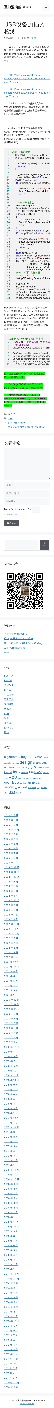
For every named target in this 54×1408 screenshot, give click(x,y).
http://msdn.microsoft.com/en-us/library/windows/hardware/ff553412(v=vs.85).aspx (27, 79)
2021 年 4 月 (11, 985)
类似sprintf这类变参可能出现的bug (26, 427)
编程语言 (9, 727)
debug (16, 763)
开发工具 (9, 699)
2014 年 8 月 (11, 1288)
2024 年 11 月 (11, 872)
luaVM (38, 772)
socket (22, 787)
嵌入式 (11, 414)
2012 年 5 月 (11, 1340)
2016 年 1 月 (11, 1217)
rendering (39, 783)
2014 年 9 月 (11, 1283)
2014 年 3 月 (11, 1307)
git (32, 767)
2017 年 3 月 (11, 1155)
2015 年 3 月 (11, 1259)
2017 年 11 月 (11, 1122)
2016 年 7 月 (11, 1193)
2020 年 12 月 (11, 999)
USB (10, 418)
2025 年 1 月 (11, 862)
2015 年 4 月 (11, 1255)
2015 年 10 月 (11, 1226)
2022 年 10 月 (11, 933)
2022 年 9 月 (11, 938)
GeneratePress (27, 1403)
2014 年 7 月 (11, 1292)
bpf (19, 757)
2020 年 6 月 (11, 1023)
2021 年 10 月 (11, 966)
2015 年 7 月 (11, 1240)
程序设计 (9, 723)
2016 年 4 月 (11, 1203)
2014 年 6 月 (11, 1297)
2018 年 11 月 (11, 1075)
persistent (23, 783)
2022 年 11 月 (11, 928)
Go (35, 767)
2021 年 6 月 (11, 976)
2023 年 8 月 (11, 905)
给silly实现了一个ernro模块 (18, 638)
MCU (12, 777)
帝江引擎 (9, 694)
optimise (10, 782)
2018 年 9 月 (11, 1084)
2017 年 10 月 (11, 1127)
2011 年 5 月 (10, 1368)
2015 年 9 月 (11, 1231)
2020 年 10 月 (11, 1009)
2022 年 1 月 (11, 957)
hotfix (40, 768)
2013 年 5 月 (11, 1325)
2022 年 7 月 (11, 943)
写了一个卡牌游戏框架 (16, 633)
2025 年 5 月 (11, 848)
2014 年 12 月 (11, 1273)
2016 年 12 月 (11, 1169)
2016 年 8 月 (11, 1188)
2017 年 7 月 (11, 1141)
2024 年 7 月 (11, 881)
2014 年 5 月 (11, 1302)
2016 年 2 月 (11, 1212)
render (31, 782)
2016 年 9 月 (11, 1184)
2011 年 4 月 (11, 1373)
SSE (34, 788)
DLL (6, 767)
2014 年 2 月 (11, 1311)
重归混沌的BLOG (17, 7)
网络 (6, 732)
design (26, 762)
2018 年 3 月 (11, 1108)
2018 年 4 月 (11, 1103)
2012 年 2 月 (11, 1354)
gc (29, 767)
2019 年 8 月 (11, 1056)
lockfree (24, 772)
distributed (40, 762)
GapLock (24, 768)
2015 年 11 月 (11, 1221)
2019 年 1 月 (11, 1070)
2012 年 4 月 (11, 1344)
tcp (38, 787)
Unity (6, 793)
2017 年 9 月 (11, 1132)
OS (18, 783)
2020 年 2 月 (11, 1037)
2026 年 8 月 (11, 815)
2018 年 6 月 (11, 1094)
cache (38, 756)
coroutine (8, 763)
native (38, 778)
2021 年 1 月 (10, 995)
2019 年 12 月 (11, 1047)
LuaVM (8, 680)
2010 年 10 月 (11, 1382)
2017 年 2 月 (11, 1160)
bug (24, 757)
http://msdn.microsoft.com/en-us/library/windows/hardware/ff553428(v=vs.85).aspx (27, 93)
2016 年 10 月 (11, 1179)
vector (18, 792)
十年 (6, 652)
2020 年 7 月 (11, 1018)
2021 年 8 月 (11, 971)
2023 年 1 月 (11, 919)
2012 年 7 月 (11, 1335)
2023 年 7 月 (11, 910)
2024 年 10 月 (11, 876)
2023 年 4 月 (11, 914)
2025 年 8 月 (11, 834)
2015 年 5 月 (11, 1250)
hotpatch (46, 768)
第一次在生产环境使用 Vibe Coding (23, 643)
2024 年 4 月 (11, 886)
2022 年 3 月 (11, 952)
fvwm (17, 767)
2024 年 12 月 (11, 867)
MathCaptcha (14, 514)
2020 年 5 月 (11, 1028)
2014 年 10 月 (11, 1278)
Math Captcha (12, 509)
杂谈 (6, 713)
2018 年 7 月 (11, 1089)
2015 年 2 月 (11, 1264)
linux (16, 772)
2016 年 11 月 (11, 1174)
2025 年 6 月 (11, 843)
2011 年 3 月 (11, 1377)
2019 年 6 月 (11, 1066)
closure (45, 757)
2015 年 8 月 (11, 1236)
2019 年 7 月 (11, 1061)
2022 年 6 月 (11, 947)
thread (44, 788)
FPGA (11, 767)
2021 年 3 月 (11, 990)
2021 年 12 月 (11, 962)
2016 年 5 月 (11, 1198)
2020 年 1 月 (11, 1042)
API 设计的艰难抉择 (14, 648)
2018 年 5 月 (11, 1099)
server (9, 787)
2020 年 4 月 (11, 1032)
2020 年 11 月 (11, 1004)
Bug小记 (8, 675)
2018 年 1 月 (10, 1113)
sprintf (30, 788)
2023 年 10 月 (11, 900)
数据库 (7, 708)
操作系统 (9, 704)
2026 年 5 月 (11, 820)
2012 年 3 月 (11, 1349)
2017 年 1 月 (10, 1165)
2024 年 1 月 (11, 895)
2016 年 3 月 (11, 1207)
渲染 (6, 718)
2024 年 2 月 (11, 891)
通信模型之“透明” (17, 422)
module (29, 778)
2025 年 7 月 (11, 839)
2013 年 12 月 (11, 1321)
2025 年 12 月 (11, 829)
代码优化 (9, 685)
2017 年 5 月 (11, 1146)
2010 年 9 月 (11, 1387)
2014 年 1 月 (11, 1316)
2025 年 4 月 (11, 853)
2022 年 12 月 (11, 924)
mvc (34, 778)
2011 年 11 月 (11, 1359)
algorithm (10, 757)
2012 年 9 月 (11, 1330)
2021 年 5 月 (11, 980)
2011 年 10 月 (11, 1363)
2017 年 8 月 (11, 1136)
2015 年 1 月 (10, 1269)
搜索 (44, 544)
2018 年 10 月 (11, 1080)
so (16, 787)
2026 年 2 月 (11, 824)
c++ (30, 756)
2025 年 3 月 (11, 858)
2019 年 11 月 (11, 1051)
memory (21, 778)
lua (31, 772)
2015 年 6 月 (11, 1245)
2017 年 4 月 (11, 1151)
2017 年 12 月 (11, 1118)
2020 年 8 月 (11, 1014)
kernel (8, 772)
